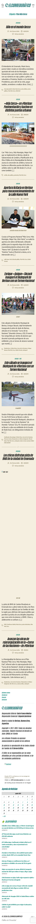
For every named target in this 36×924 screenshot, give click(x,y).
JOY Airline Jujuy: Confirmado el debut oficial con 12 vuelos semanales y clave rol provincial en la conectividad (16, 844)
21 (22, 808)
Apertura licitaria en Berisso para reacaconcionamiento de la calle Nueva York (18, 191)
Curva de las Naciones (22, 348)
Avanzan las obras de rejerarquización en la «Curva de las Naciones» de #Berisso (17, 642)
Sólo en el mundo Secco (18, 27)
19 (13, 808)
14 (22, 805)
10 (4, 805)
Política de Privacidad (9, 920)
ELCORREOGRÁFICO (15, 916)
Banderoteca (7, 348)
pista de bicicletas (26, 624)
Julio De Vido (12, 89)
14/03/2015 (25, 285)
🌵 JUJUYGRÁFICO (9, 821)
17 (4, 808)
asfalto (5, 175)
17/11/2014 (26, 650)
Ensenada (18, 22)
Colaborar (4, 695)
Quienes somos (6, 693)
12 (13, 805)
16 (31, 805)
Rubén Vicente (18, 350)
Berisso (18, 99)
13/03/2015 (25, 374)
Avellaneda (6, 437)
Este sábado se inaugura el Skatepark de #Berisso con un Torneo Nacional (17, 366)
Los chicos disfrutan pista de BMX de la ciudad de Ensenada (18, 457)
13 (18, 805)
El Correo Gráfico (15, 31)
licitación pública (16, 259)
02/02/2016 (25, 31)
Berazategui (12, 437)
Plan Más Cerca (11, 91)
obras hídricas (24, 89)
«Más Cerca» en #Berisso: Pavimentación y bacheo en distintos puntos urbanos (18, 106)
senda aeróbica (20, 683)
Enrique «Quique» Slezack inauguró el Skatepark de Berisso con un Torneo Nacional (18, 277)
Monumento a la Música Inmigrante (20, 439)
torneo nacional (26, 441)
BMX (5, 624)
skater (21, 441)
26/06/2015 (25, 199)
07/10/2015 (25, 114)
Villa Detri (18, 91)
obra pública (10, 175)
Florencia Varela (7, 439)
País (20, 358)
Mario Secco (18, 89)
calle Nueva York (8, 259)
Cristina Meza (13, 348)
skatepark (25, 350)
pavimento (16, 175)
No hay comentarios (19, 34)
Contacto (4, 700)
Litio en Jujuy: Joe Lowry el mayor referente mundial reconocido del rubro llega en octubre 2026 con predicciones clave (17, 888)
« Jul (4, 816)
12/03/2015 (25, 463)
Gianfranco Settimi (11, 624)
